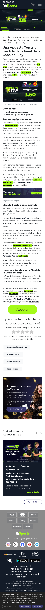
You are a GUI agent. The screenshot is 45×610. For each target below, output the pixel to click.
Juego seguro (31, 574)
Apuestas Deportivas (17, 347)
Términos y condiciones (22, 569)
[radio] (14, 332)
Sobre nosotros (21, 566)
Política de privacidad (21, 572)
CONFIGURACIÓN (10, 606)
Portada (6, 37)
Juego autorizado (14, 574)
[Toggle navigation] (40, 5)
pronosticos (12, 369)
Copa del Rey (13, 362)
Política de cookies (30, 602)
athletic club (13, 354)
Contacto (22, 577)
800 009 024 (13, 539)
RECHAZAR (25, 606)
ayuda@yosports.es (28, 539)
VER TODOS (33, 502)
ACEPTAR (37, 606)
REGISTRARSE (16, 409)
